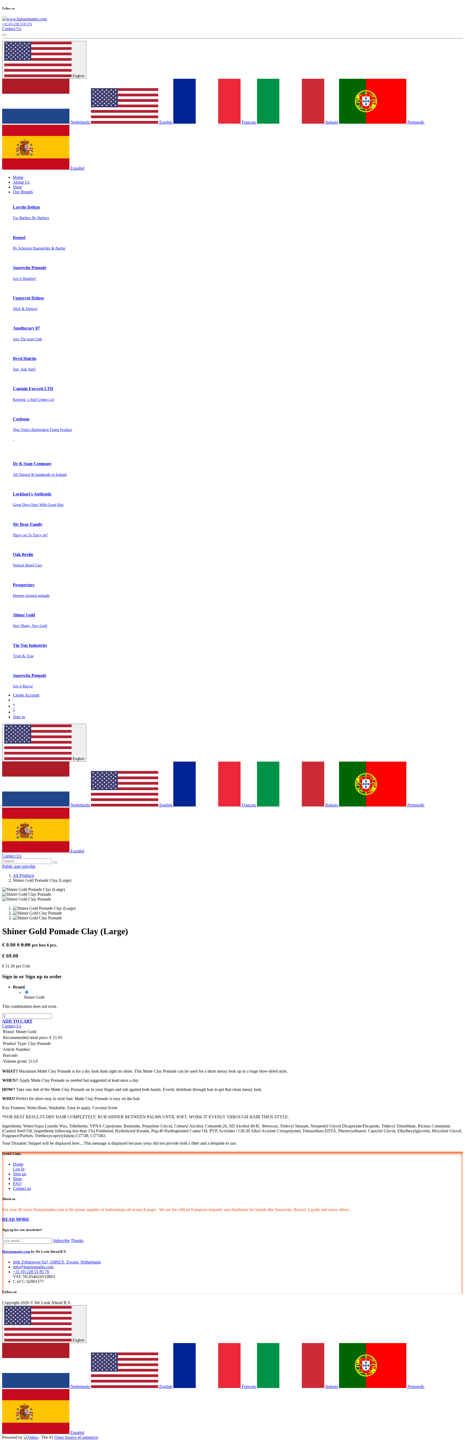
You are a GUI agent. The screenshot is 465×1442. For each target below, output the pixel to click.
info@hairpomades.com (33, 1267)
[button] (17, 1021)
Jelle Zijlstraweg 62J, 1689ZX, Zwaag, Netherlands (57, 1262)
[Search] (55, 862)
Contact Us (11, 28)
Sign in (19, 717)
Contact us (22, 1188)
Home (18, 1164)
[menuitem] (18, 177)
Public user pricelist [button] (18, 866)
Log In (18, 1169)
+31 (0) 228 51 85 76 (31, 1271)
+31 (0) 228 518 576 (17, 24)
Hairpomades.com (16, 1252)
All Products (23, 875)
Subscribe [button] (61, 1240)
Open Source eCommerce (76, 1437)
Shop (17, 1178)
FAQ (17, 1183)
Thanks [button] (77, 1240)
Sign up (19, 1174)
